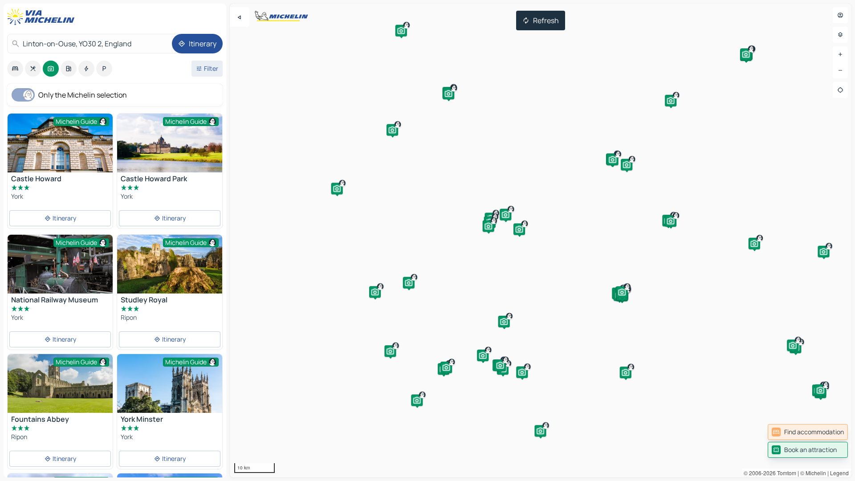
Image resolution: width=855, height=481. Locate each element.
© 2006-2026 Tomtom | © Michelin (785, 473)
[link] (808, 432)
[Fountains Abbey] (60, 383)
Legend (839, 473)
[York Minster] (169, 389)
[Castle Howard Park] (169, 148)
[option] (15, 69)
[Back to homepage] (42, 17)
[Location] (840, 90)
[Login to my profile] (840, 15)
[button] (670, 221)
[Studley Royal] (169, 264)
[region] (540, 240)
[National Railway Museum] (60, 278)
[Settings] (840, 35)
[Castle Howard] (60, 143)
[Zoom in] (840, 54)
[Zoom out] (840, 70)
